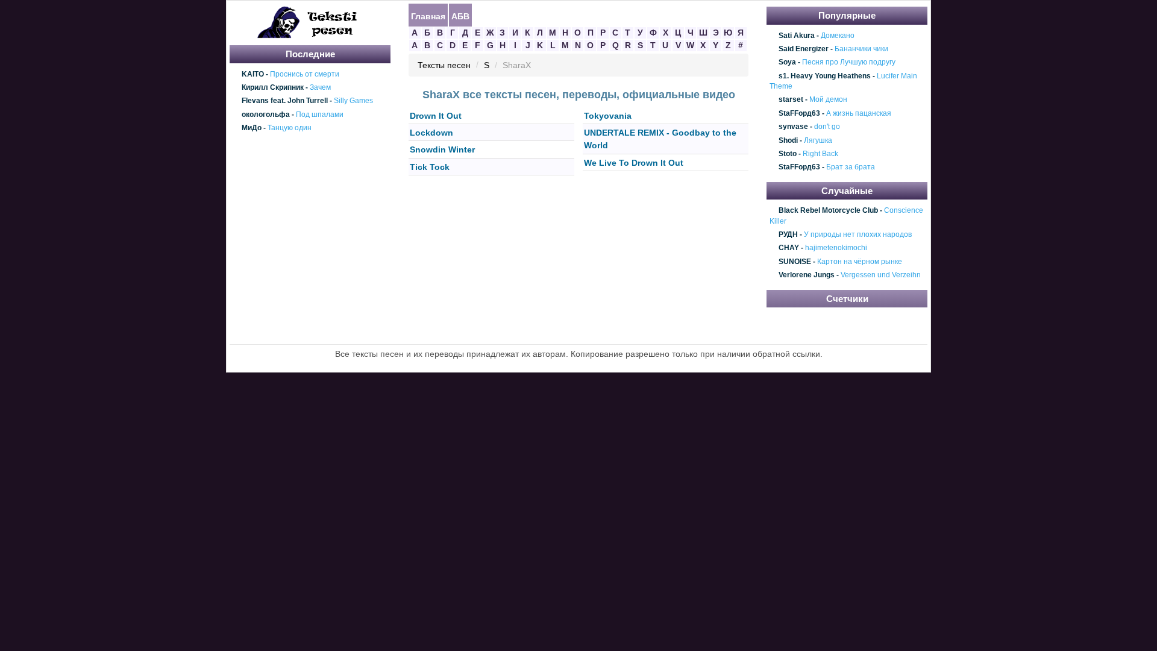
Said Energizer (804, 49)
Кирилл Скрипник (273, 87)
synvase (793, 126)
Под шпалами (319, 114)
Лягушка (818, 140)
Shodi (788, 140)
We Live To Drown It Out (633, 163)
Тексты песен (444, 66)
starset (791, 100)
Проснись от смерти (304, 74)
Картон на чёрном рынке (859, 261)
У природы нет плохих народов (858, 234)
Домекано (837, 35)
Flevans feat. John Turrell (285, 101)
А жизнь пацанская (858, 113)
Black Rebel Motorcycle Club (828, 211)
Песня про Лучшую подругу (848, 62)
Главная (428, 16)
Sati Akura (797, 35)
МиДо (252, 128)
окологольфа (266, 114)
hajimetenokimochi (836, 248)
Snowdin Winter (442, 150)
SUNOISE (795, 261)
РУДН (788, 234)
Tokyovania (608, 116)
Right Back (820, 153)
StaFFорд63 (799, 113)
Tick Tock (430, 167)
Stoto (788, 153)
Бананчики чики (861, 49)
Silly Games (353, 101)
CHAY (789, 248)
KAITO (253, 74)
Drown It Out (436, 116)
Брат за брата (850, 167)
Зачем (320, 87)
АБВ (460, 16)
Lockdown (431, 132)
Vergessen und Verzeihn (881, 275)
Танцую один (290, 128)
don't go (827, 126)
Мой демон (828, 100)
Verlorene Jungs (807, 275)
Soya (787, 62)
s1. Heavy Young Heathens (825, 76)
